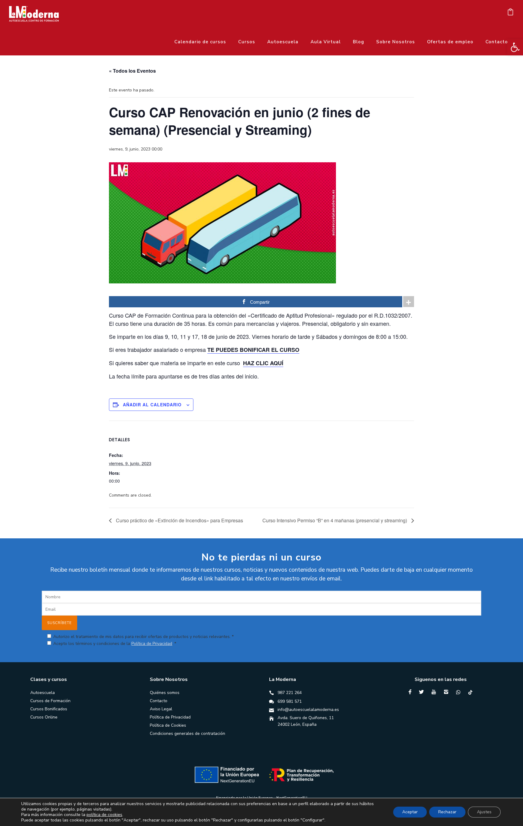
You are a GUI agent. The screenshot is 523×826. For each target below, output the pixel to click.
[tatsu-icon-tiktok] (470, 692)
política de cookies (104, 815)
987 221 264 (290, 692)
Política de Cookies (168, 725)
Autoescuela (282, 42)
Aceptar (410, 812)
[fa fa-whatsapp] (459, 692)
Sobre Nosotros (395, 42)
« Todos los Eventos (132, 70)
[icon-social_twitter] (423, 692)
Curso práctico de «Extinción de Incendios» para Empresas (179, 520)
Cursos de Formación (50, 701)
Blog (358, 42)
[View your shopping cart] (510, 13)
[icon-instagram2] (448, 692)
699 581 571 (290, 701)
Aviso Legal (161, 709)
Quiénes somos (164, 692)
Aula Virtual (326, 42)
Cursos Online (44, 717)
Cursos (246, 42)
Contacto (496, 42)
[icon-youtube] (435, 692)
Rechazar (447, 812)
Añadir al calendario (152, 404)
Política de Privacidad (151, 643)
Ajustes (484, 812)
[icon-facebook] (411, 692)
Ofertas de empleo (450, 42)
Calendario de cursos (200, 42)
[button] (515, 47)
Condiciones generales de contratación (187, 733)
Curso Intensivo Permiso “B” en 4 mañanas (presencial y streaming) (335, 520)
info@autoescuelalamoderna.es (308, 709)
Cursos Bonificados (48, 709)
